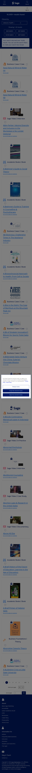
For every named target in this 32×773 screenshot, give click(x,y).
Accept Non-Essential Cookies (16, 390)
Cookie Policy (9, 382)
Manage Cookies (16, 386)
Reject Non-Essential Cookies (16, 394)
